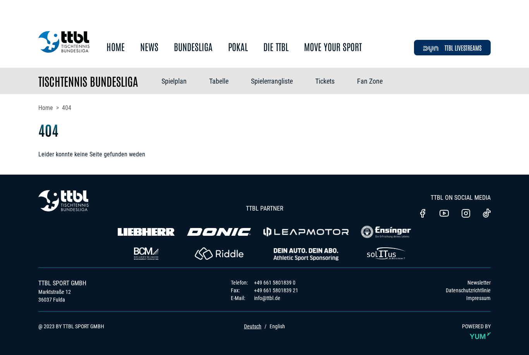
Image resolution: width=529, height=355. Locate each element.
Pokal (238, 47)
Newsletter (479, 283)
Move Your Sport (333, 47)
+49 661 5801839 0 (274, 283)
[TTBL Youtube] (444, 214)
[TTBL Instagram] (466, 214)
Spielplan (174, 81)
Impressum (478, 298)
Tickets (325, 81)
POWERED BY (476, 326)
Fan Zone (370, 81)
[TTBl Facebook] (422, 214)
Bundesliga (193, 47)
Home (115, 47)
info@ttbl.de (267, 298)
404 (66, 107)
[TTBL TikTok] (487, 214)
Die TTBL (276, 47)
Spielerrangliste (272, 81)
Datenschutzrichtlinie (468, 290)
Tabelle (218, 81)
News (149, 47)
